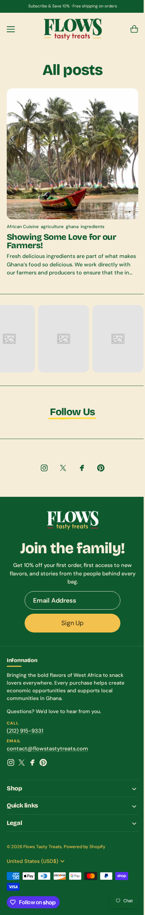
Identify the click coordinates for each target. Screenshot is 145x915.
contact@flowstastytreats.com (47, 751)
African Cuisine (23, 221)
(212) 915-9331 (25, 733)
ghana (72, 221)
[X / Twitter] (22, 765)
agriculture (52, 221)
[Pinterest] (43, 765)
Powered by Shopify (85, 850)
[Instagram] (11, 765)
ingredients (93, 221)
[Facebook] (32, 765)
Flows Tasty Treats (42, 850)
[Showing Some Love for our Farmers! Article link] (70, 184)
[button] (11, 29)
